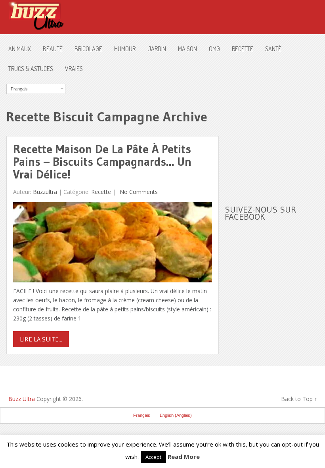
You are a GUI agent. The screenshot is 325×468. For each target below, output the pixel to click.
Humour (125, 49)
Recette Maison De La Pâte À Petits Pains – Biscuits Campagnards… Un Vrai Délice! (102, 162)
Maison (187, 49)
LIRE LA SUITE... (41, 339)
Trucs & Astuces (30, 69)
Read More (184, 456)
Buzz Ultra (21, 399)
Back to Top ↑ (299, 399)
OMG (214, 49)
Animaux (19, 49)
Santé (273, 49)
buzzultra (45, 192)
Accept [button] (153, 456)
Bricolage (88, 49)
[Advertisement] (275, 133)
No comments (138, 192)
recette (242, 49)
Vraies (74, 69)
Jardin (156, 49)
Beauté (53, 49)
